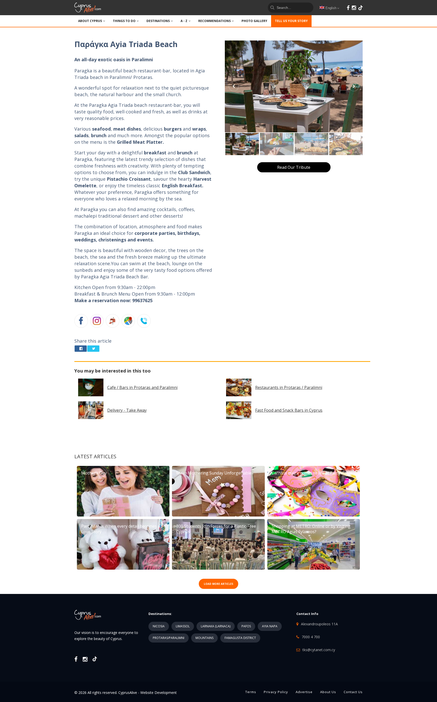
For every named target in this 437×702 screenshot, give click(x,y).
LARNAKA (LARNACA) (215, 626)
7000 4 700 (311, 636)
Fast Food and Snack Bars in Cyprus (288, 410)
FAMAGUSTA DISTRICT (240, 638)
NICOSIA (159, 626)
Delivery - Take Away (127, 410)
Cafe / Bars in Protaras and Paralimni (142, 387)
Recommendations (214, 21)
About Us (328, 692)
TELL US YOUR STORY (291, 21)
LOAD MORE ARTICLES (218, 584)
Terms (250, 692)
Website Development (158, 692)
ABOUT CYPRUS (90, 21)
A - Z (184, 21)
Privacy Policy (276, 692)
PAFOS (246, 626)
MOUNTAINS (204, 638)
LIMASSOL (183, 626)
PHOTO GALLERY (254, 21)
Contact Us (353, 692)
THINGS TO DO (124, 21)
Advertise (304, 692)
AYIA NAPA (269, 626)
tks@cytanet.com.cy (318, 649)
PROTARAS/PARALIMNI (168, 638)
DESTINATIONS (158, 21)
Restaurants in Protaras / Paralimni (288, 387)
